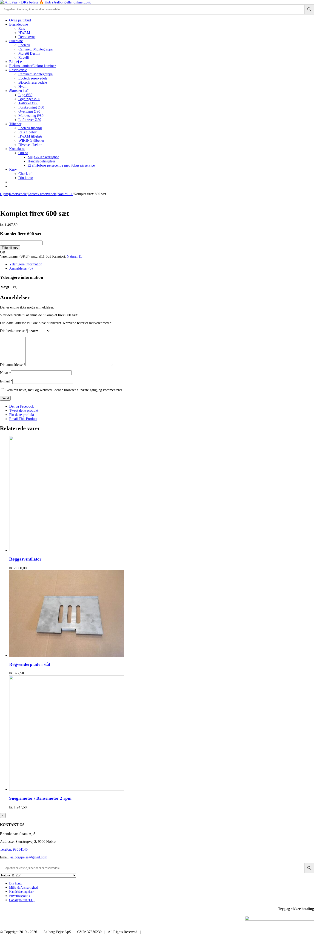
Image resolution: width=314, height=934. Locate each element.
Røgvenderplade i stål (29, 664)
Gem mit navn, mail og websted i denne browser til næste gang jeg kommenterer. (64, 390)
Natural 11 (74, 256)
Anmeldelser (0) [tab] (21, 268)
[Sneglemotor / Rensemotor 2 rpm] (66, 789)
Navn (5, 373)
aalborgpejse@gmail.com (28, 857)
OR (2, 252)
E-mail (6, 381)
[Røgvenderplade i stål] (66, 655)
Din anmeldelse (12, 365)
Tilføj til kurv (10, 248)
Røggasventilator (25, 559)
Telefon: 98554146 (14, 849)
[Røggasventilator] (66, 550)
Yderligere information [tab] (25, 264)
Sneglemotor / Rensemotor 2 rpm (40, 798)
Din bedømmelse (13, 331)
